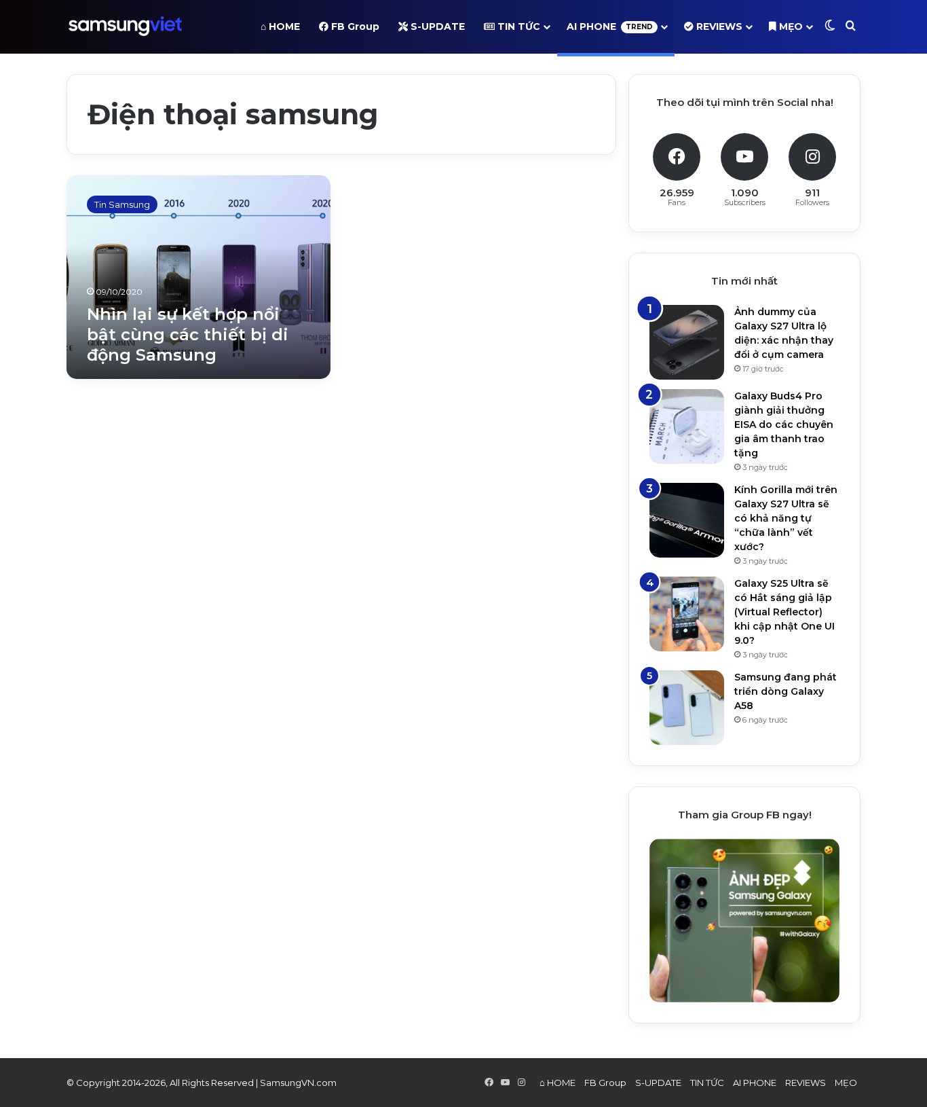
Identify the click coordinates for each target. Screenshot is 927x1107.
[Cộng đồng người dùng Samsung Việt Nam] (125, 26)
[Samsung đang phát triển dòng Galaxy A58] (686, 707)
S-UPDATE (436, 26)
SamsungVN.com (298, 1082)
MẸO (789, 26)
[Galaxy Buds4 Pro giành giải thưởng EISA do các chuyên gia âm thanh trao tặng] (686, 426)
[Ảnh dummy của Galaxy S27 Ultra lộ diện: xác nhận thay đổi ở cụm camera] (686, 342)
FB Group (353, 26)
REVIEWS (718, 26)
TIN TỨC (517, 26)
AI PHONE (610, 26)
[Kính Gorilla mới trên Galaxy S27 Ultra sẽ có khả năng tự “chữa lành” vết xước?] (686, 520)
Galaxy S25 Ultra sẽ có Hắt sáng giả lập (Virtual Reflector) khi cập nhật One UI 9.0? (784, 612)
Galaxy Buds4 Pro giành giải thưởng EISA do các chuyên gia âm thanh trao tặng (783, 424)
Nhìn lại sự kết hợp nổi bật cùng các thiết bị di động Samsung (187, 334)
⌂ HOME (280, 26)
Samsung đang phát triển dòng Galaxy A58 (785, 691)
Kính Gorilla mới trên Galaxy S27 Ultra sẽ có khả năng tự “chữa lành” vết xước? (785, 518)
